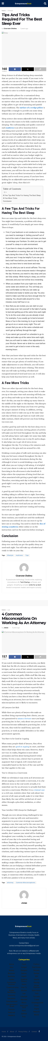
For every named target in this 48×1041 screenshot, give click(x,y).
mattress (19, 555)
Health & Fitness (24, 980)
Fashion (11, 1009)
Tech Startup (25, 582)
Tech (36, 993)
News (24, 1010)
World (36, 1015)
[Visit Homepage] (23, 3)
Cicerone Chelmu (10, 28)
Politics (36, 964)
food (24, 964)
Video (36, 1006)
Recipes (36, 970)
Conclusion (7, 201)
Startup (36, 982)
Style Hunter (36, 990)
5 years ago (24, 28)
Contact (34, 1031)
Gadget (24, 967)
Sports (36, 979)
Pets (24, 1017)
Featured (11, 1012)
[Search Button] (45, 3)
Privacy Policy (22, 1031)
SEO (36, 976)
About (12, 1031)
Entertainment (11, 1001)
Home (4, 10)
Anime (11, 964)
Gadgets (24, 970)
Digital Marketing (11, 991)
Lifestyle (10, 10)
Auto (11, 967)
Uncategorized (37, 1003)
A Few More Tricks (10, 198)
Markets (24, 999)
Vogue (36, 1009)
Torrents (36, 996)
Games (24, 973)
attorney (10, 882)
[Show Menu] (3, 3)
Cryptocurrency (12, 987)
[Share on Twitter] (28, 69)
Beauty (11, 970)
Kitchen (24, 990)
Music (24, 1003)
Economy (11, 995)
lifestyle (10, 555)
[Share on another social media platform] (40, 69)
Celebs (11, 979)
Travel (36, 999)
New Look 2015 (24, 1006)
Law (8, 610)
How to (24, 987)
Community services (11, 983)
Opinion (24, 1014)
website (36, 1012)
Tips (27, 555)
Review (36, 973)
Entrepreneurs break (11, 1005)
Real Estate (36, 967)
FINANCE (11, 1015)
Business (11, 973)
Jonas (6, 628)
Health (23, 976)
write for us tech (35, 585)
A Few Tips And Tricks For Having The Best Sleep (22, 195)
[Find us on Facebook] (39, 1031)
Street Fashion (36, 986)
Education (11, 998)
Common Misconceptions (25, 882)
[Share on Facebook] (15, 69)
